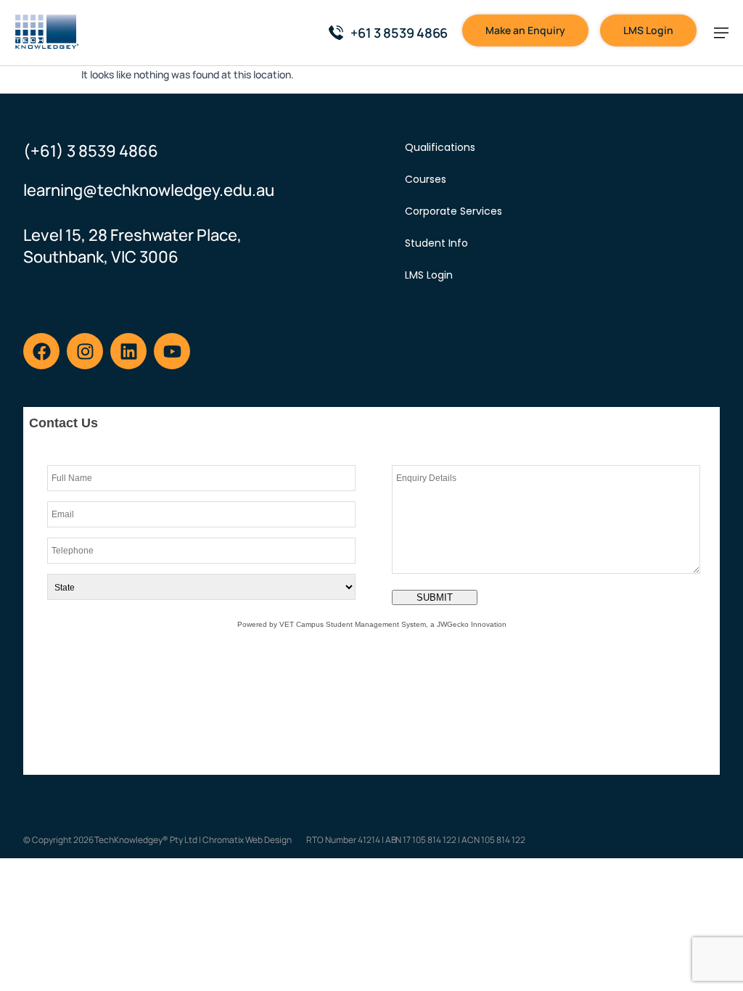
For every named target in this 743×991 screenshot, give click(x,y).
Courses (425, 179)
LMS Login (429, 275)
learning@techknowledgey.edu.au (148, 190)
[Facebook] (41, 351)
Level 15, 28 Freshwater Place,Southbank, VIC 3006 (132, 246)
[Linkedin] (128, 351)
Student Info (436, 243)
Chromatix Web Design (247, 840)
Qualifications (440, 147)
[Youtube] (172, 351)
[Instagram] (85, 351)
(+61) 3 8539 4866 (90, 151)
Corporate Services (453, 211)
